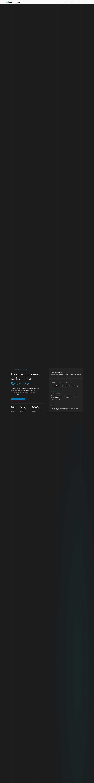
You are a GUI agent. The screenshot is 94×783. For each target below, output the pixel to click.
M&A (61, 2)
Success (78, 2)
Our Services (28, 399)
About (72, 2)
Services (57, 2)
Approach (66, 2)
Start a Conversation (18, 399)
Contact (85, 2)
